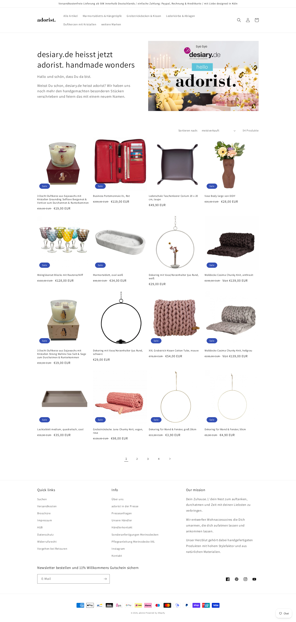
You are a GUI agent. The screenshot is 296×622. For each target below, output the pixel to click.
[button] (239, 20)
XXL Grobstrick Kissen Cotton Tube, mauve (174, 350)
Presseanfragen (122, 513)
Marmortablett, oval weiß (108, 275)
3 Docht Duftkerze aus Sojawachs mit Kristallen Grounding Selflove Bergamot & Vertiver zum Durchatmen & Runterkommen (63, 199)
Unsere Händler (122, 520)
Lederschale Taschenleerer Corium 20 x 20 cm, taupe (173, 197)
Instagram (118, 548)
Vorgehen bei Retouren (52, 548)
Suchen (42, 499)
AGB (40, 527)
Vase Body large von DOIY (220, 196)
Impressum (44, 520)
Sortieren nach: (188, 130)
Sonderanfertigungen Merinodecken (135, 534)
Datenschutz (45, 534)
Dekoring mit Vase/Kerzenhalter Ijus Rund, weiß (174, 276)
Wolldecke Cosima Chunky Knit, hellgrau (228, 350)
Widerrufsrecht (47, 541)
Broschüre (44, 513)
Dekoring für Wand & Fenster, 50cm (225, 429)
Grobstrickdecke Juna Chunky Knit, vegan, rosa (118, 431)
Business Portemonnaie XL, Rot (111, 196)
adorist (142, 613)
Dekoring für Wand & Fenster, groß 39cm (173, 429)
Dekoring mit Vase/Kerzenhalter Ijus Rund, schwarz (118, 352)
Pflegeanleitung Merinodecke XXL (133, 541)
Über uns (117, 499)
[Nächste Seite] (169, 458)
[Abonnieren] (105, 579)
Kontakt (117, 555)
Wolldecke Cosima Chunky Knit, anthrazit (229, 275)
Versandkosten (47, 506)
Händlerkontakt (122, 527)
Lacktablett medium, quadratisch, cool (60, 429)
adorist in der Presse (125, 506)
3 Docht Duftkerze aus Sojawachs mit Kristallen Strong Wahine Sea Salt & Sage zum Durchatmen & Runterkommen (61, 354)
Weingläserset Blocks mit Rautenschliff (60, 275)
